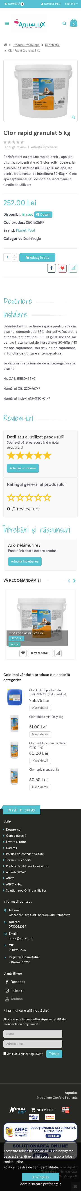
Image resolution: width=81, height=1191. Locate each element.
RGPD (39, 1054)
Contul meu (52, 4)
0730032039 (17, 926)
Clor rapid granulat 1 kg (44, 769)
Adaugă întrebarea (25, 561)
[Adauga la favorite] (62, 268)
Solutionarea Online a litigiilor (26, 890)
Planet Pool (25, 231)
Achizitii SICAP (16, 872)
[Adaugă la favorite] (23, 653)
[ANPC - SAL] (40, 1131)
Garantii (11, 848)
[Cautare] (64, 23)
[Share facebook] (51, 268)
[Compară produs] (58, 653)
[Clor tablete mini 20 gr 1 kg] (14, 723)
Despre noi (13, 829)
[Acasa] (5, 45)
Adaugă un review (23, 468)
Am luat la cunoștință (25, 1054)
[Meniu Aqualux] (7, 23)
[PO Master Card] (48, 1117)
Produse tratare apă (26, 45)
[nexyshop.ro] (41, 1110)
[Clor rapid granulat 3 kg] (40, 618)
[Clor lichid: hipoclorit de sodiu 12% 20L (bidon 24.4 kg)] (14, 697)
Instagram (18, 990)
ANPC (10, 878)
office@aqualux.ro (21, 938)
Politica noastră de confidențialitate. (31, 1167)
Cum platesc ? (16, 835)
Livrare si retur (16, 841)
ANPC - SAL (14, 884)
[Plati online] (64, 1110)
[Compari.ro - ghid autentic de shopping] (25, 1064)
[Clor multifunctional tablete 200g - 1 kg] (14, 750)
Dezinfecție (52, 45)
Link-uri (70, 4)
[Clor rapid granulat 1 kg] (14, 776)
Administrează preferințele (40, 1184)
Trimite (54, 1054)
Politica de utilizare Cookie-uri (27, 866)
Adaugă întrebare (44, 147)
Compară (14, 4)
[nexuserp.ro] (18, 1110)
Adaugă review (15, 147)
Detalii (44, 214)
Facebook (18, 982)
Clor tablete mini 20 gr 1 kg (46, 717)
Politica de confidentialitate (25, 854)
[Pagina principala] (30, 23)
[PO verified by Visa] (33, 1117)
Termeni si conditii (18, 860)
